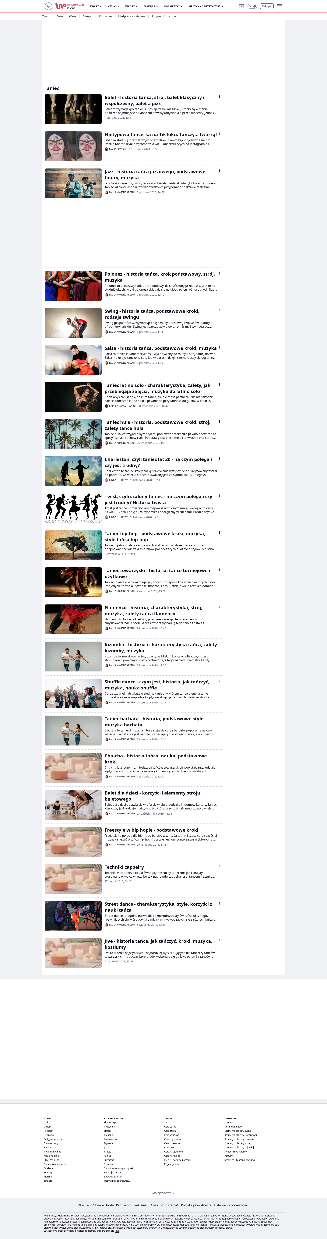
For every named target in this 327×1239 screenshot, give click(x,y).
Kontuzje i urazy (112, 1172)
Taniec (107, 1155)
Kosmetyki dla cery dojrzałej (239, 1147)
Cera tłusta (170, 1130)
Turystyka (109, 1160)
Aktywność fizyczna (164, 16)
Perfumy (228, 1155)
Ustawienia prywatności (230, 1205)
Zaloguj (267, 6)
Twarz (94, 6)
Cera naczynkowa (173, 1151)
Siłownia (108, 1164)
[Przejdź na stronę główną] (48, 9)
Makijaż (149, 6)
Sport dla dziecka (113, 1176)
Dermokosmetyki (233, 1126)
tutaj (117, 1230)
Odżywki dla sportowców (117, 1180)
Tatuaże (48, 1180)
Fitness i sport (111, 1122)
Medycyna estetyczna (204, 6)
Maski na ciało (51, 1155)
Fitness (107, 1130)
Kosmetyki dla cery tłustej (237, 1143)
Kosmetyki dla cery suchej (237, 1130)
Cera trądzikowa (172, 1139)
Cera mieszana (172, 1143)
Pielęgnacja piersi (53, 1139)
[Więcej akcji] (219, 96)
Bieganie (108, 1135)
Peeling (48, 1172)
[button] (252, 6)
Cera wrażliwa (171, 1135)
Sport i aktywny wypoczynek (118, 1168)
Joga (106, 1147)
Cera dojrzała (171, 1147)
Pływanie (108, 1143)
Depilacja (49, 1135)
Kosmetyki (171, 6)
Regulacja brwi (172, 1164)
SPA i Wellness (51, 1160)
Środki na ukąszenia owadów (239, 1160)
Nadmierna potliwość (55, 1164)
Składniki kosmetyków (235, 1151)
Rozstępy (48, 1130)
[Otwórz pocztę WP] (241, 6)
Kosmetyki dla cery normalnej (239, 1139)
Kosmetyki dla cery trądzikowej (240, 1135)
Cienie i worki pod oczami (177, 1160)
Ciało (112, 6)
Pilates (107, 1151)
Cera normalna (172, 1155)
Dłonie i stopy (51, 1143)
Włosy (130, 6)
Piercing (48, 1176)
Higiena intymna (52, 1151)
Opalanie (48, 1168)
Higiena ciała (51, 1147)
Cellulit (47, 1126)
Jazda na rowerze (113, 1139)
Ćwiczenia (109, 1126)
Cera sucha (170, 1126)
